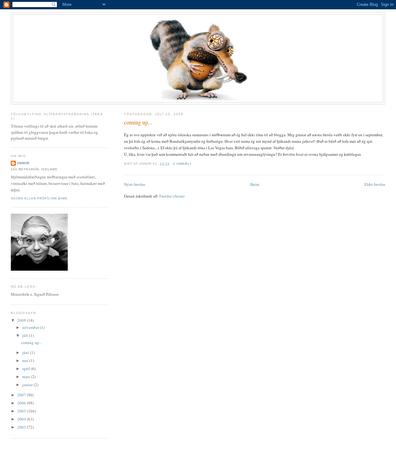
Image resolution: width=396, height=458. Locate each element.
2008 (22, 320)
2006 (22, 403)
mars (26, 376)
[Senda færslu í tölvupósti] (193, 163)
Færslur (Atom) (171, 196)
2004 (22, 419)
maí (25, 360)
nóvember (31, 327)
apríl (26, 368)
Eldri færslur (374, 184)
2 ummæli (182, 163)
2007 (22, 395)
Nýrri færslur (134, 184)
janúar (28, 384)
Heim (254, 184)
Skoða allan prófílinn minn (39, 198)
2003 (22, 427)
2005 (22, 411)
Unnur (23, 163)
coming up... (138, 122)
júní (26, 352)
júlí (25, 335)
